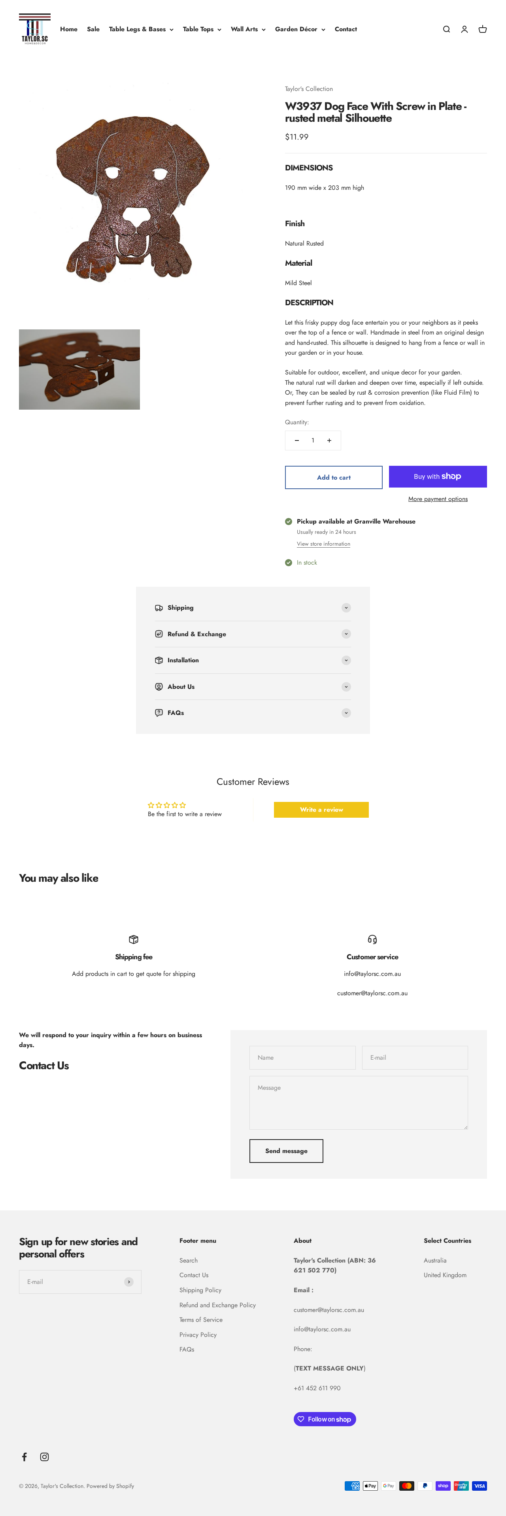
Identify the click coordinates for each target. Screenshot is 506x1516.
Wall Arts (244, 29)
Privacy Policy (198, 1334)
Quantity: (297, 422)
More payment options (438, 498)
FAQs (186, 1349)
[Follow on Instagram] (44, 1457)
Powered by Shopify (110, 1486)
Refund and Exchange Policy (217, 1305)
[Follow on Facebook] (24, 1457)
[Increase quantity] (329, 440)
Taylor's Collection (309, 88)
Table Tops (198, 29)
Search (188, 1260)
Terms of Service (201, 1319)
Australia (435, 1260)
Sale (93, 29)
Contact (346, 29)
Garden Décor (296, 29)
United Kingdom (445, 1275)
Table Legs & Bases (137, 29)
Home (68, 29)
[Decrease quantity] (296, 440)
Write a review (321, 809)
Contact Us (193, 1275)
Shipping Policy (200, 1290)
